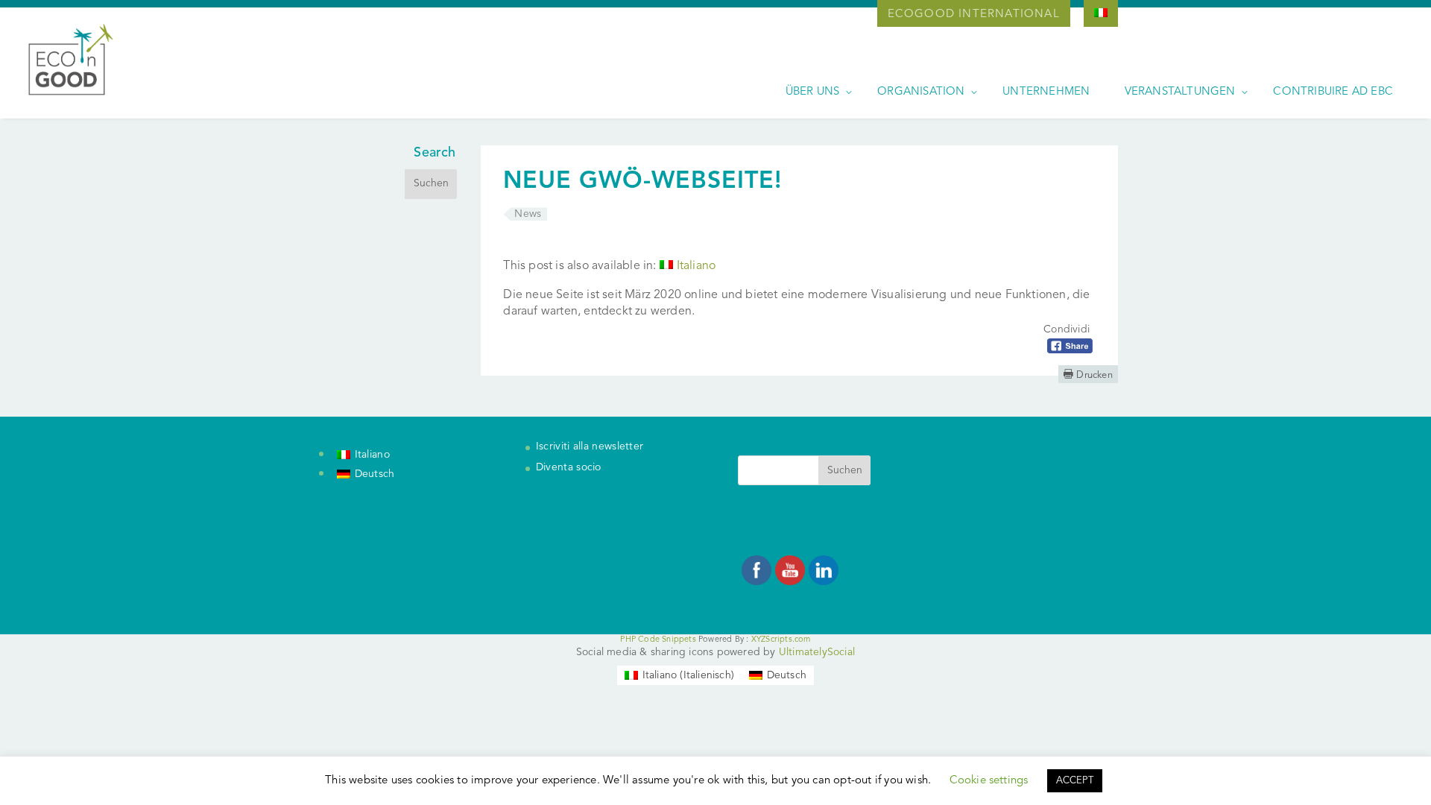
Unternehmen (1046, 92)
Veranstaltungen (1180, 92)
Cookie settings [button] (989, 780)
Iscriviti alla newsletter (590, 446)
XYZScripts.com (781, 640)
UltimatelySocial (817, 652)
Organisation (920, 92)
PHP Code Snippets (657, 640)
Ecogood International (974, 14)
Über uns (813, 92)
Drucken (1088, 374)
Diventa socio (568, 467)
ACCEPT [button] (1074, 781)
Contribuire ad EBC (1333, 92)
